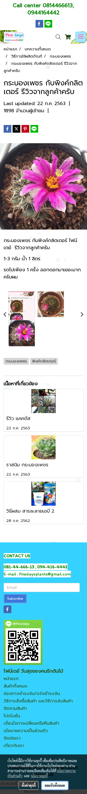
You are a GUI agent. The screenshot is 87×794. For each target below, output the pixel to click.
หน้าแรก (11, 678)
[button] (56, 37)
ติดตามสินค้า (15, 708)
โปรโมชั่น (12, 715)
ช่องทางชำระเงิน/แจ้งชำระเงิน (32, 693)
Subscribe (15, 598)
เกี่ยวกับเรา (14, 745)
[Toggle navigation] (80, 37)
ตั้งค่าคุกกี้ (29, 785)
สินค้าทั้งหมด (15, 686)
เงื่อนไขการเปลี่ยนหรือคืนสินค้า (31, 723)
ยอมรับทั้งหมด (55, 785)
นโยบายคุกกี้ (39, 776)
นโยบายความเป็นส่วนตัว (26, 730)
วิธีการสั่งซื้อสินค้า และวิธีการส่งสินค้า (38, 701)
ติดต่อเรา (12, 738)
